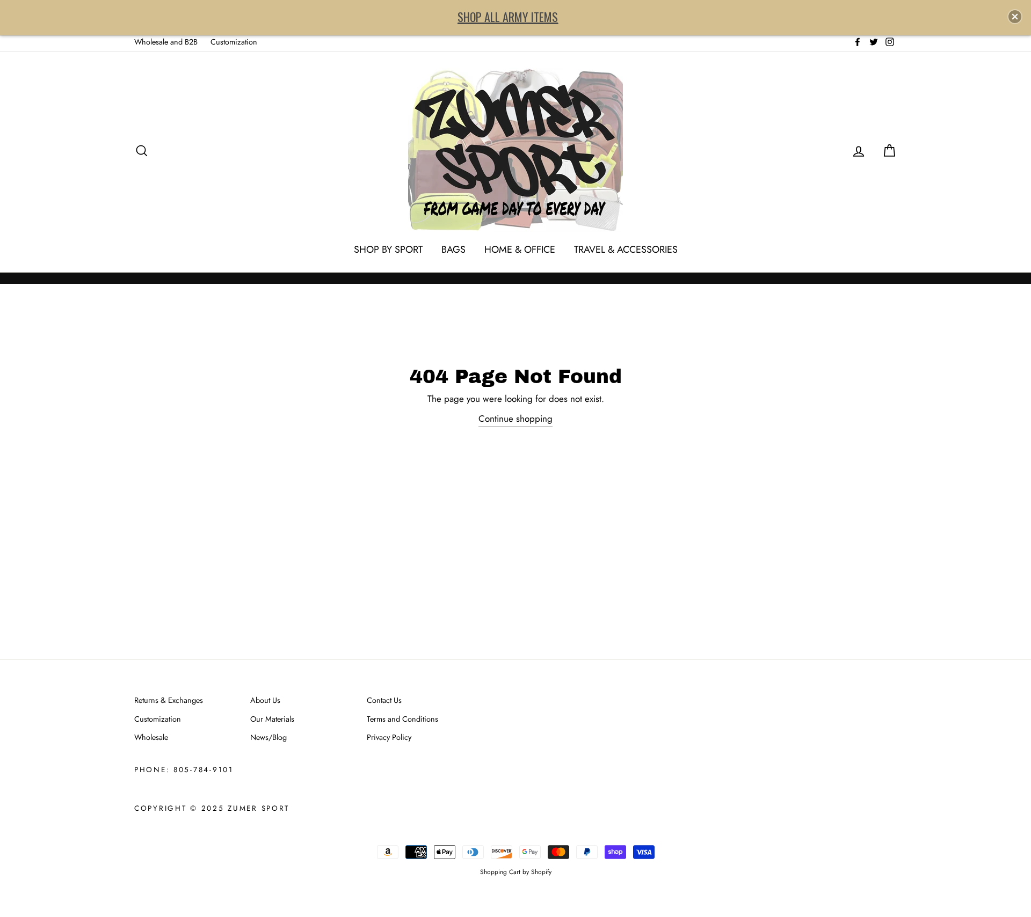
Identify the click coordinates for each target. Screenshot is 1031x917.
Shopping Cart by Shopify (515, 871)
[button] (1014, 16)
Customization (233, 41)
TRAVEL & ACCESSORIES (626, 249)
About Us (265, 700)
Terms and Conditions (402, 719)
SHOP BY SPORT (388, 249)
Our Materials (272, 719)
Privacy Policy (389, 737)
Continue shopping (515, 418)
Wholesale (151, 737)
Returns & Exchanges (168, 700)
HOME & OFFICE (519, 249)
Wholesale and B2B (166, 41)
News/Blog (268, 737)
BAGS (453, 249)
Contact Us (384, 700)
